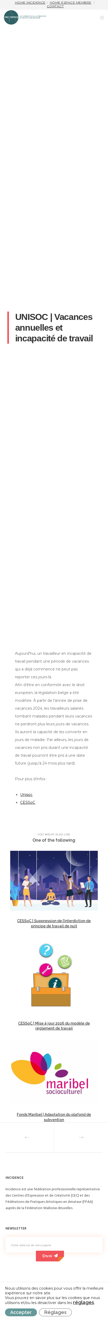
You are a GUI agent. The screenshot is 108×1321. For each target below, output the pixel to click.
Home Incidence (30, 2)
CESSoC (27, 802)
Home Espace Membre (70, 2)
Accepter (21, 1312)
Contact (55, 6)
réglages (83, 1302)
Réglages (55, 1312)
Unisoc (26, 794)
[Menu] (100, 17)
